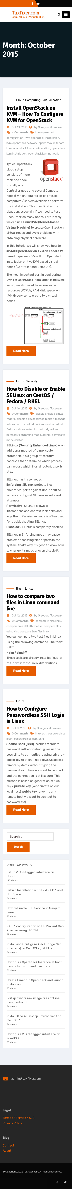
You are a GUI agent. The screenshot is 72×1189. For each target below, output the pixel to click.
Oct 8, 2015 (18, 728)
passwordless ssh (25, 738)
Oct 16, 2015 (19, 408)
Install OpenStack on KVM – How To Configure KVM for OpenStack (34, 114)
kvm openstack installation (42, 138)
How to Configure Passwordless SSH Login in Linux (35, 715)
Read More (21, 351)
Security (32, 381)
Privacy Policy (12, 1123)
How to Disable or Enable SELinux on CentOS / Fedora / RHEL (35, 395)
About (7, 1150)
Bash (19, 588)
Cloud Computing (28, 100)
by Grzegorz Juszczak (48, 127)
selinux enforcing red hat (32, 429)
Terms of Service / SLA (19, 1118)
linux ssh (41, 733)
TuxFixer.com (25, 13)
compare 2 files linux (48, 621)
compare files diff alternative (24, 626)
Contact (8, 1145)
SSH (41, 738)
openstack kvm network (43, 153)
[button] (59, 15)
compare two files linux (34, 631)
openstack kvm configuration (31, 148)
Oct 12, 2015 (19, 615)
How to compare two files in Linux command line (32, 602)
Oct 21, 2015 (19, 127)
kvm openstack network (21, 143)
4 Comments (20, 132)
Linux (20, 381)
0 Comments (20, 413)
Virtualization (51, 100)
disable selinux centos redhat (35, 419)
